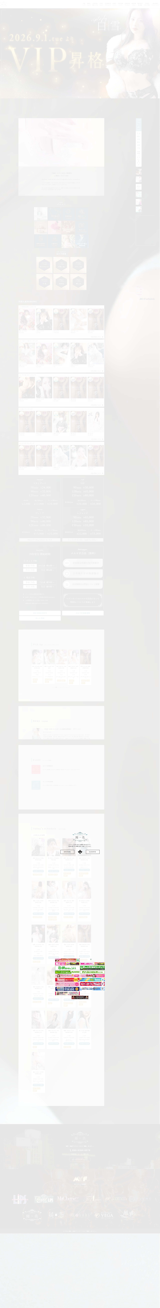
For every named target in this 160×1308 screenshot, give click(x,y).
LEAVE (92, 852)
